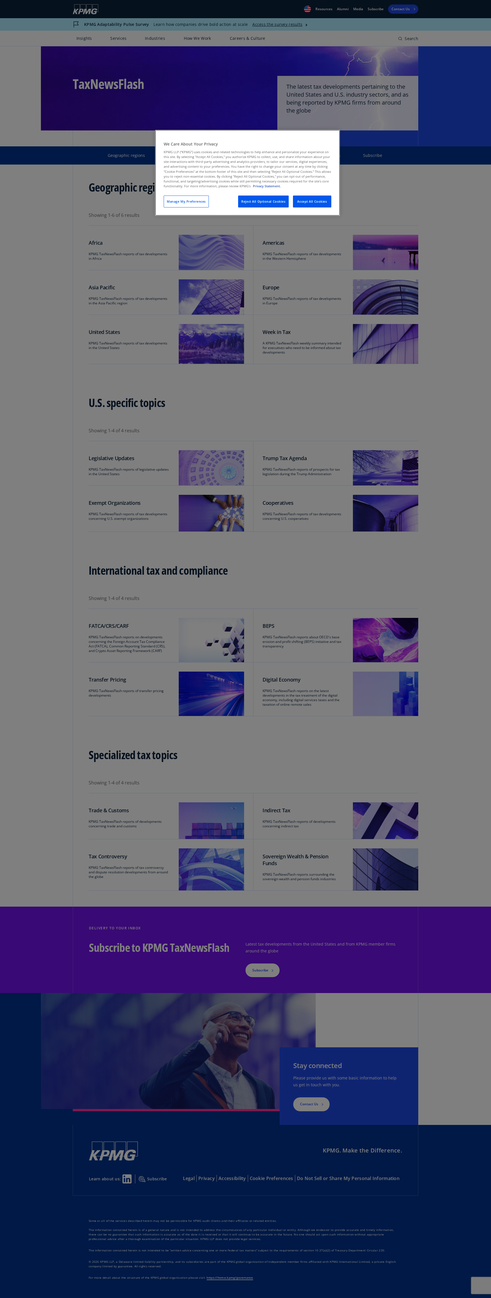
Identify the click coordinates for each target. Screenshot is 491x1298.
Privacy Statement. (267, 186)
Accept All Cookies (312, 201)
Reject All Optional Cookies (263, 201)
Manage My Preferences (186, 201)
